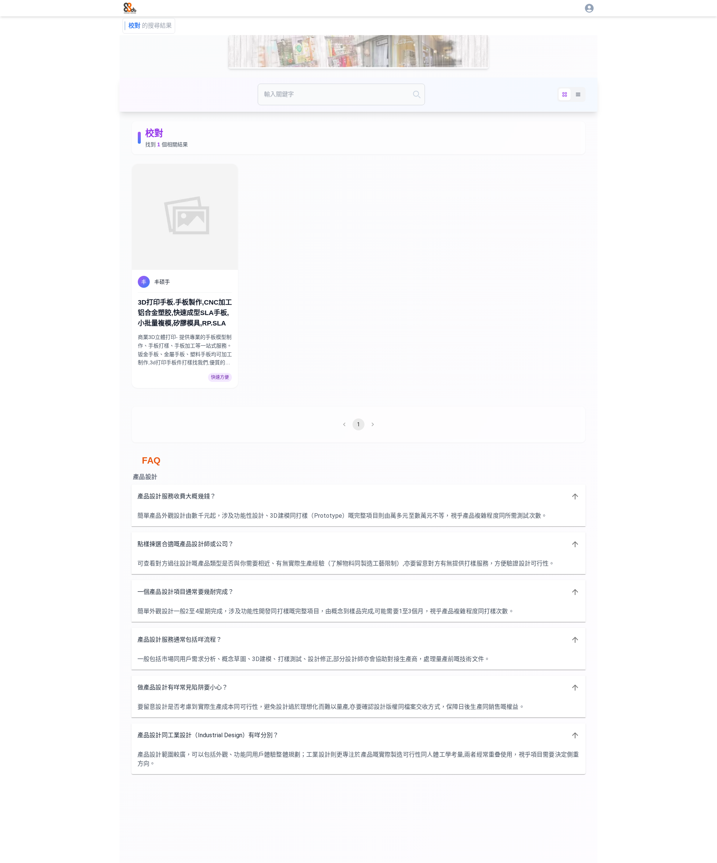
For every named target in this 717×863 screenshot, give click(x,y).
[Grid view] (565, 94)
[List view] (578, 94)
